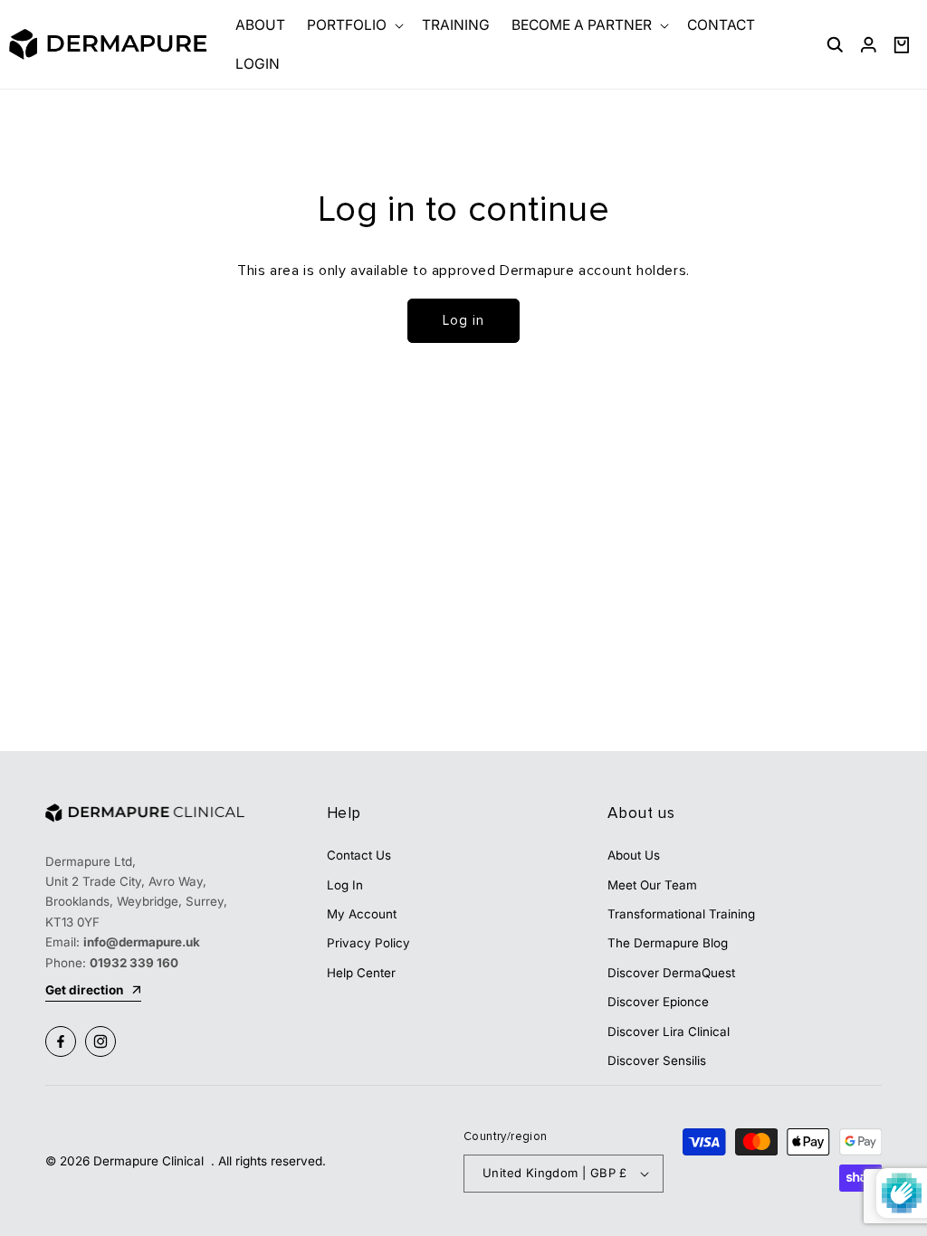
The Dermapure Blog (667, 943)
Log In (345, 885)
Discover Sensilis (656, 1060)
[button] (353, 24)
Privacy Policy (368, 943)
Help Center (361, 972)
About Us (633, 855)
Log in (463, 320)
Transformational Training (681, 914)
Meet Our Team (652, 885)
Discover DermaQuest (671, 972)
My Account (362, 914)
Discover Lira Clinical (668, 1031)
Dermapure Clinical (150, 1161)
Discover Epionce (658, 1001)
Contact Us (359, 855)
